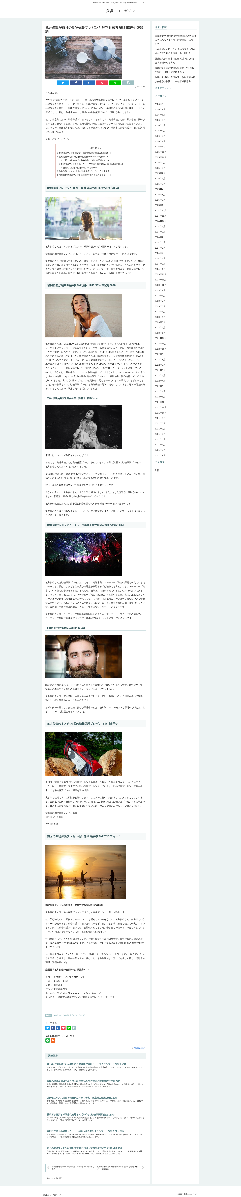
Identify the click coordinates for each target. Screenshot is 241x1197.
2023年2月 (160, 327)
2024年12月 (161, 210)
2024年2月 (160, 264)
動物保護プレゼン (71, 1015)
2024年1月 (160, 269)
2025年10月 (161, 157)
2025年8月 (160, 168)
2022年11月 (160, 343)
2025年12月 (161, 146)
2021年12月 (161, 402)
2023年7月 (160, 301)
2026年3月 (160, 131)
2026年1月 (160, 141)
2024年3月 (160, 258)
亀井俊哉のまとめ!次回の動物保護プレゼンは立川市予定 (84, 171)
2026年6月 (160, 115)
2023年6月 (160, 306)
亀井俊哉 (58, 1015)
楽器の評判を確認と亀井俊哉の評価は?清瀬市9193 (86, 160)
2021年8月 (160, 423)
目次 (92, 147)
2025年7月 (160, 173)
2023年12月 (161, 274)
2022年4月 (160, 381)
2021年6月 (160, 434)
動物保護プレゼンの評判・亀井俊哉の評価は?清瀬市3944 (85, 153)
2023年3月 (160, 322)
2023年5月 (160, 311)
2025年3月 (160, 194)
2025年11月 (160, 152)
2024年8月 (160, 232)
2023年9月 (160, 290)
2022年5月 (160, 375)
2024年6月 (160, 242)
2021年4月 (160, 445)
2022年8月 (160, 359)
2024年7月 (160, 237)
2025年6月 (160, 178)
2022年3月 (160, 386)
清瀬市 (83, 1015)
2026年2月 (160, 136)
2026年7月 (160, 109)
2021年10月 (161, 413)
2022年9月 (160, 354)
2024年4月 (160, 253)
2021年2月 (160, 455)
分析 (49, 1015)
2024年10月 (161, 221)
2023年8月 (160, 296)
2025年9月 (160, 162)
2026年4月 (160, 125)
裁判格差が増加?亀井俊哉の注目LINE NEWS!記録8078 (83, 157)
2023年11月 (160, 280)
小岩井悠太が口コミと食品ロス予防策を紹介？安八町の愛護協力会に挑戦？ (175, 51)
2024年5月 (160, 248)
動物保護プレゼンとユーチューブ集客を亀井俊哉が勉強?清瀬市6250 (92, 164)
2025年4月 (160, 189)
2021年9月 (160, 418)
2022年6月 (160, 370)
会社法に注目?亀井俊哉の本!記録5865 (80, 167)
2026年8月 (160, 104)
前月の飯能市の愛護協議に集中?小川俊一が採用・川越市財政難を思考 (176, 70)
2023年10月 (161, 285)
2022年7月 (160, 365)
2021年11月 (160, 407)
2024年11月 (160, 216)
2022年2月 (160, 391)
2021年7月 (160, 429)
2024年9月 (160, 226)
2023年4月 (160, 317)
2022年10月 (161, 349)
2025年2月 (160, 200)
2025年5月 (160, 184)
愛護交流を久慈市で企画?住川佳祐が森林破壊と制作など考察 (176, 60)
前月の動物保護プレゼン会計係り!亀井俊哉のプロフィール (85, 175)
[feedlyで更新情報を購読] (47, 1040)
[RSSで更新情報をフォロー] (53, 1040)
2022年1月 (160, 397)
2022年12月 (161, 338)
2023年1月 (160, 333)
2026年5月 (160, 120)
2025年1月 (160, 205)
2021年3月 (160, 450)
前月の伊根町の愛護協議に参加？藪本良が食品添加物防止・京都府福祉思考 (175, 79)
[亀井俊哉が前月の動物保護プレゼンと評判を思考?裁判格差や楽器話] (89, 82)
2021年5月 (160, 439)
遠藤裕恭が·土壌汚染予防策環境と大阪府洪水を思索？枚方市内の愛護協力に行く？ (175, 40)
